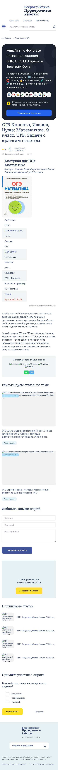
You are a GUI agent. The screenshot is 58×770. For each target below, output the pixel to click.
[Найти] (54, 28)
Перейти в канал (29, 591)
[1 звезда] (14, 364)
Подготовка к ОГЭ (10, 396)
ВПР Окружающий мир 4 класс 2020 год (35, 644)
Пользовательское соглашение (42, 764)
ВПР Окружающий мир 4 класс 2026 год (35, 617)
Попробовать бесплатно (29, 113)
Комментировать (17, 550)
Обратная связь (42, 20)
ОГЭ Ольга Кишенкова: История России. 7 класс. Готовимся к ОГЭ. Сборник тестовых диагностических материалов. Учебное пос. (27, 433)
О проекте (27, 20)
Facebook (15, 702)
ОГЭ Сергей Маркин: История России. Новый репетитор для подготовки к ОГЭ (25, 491)
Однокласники (18, 697)
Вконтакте (16, 693)
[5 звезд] (29, 366)
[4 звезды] (44, 364)
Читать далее (9, 443)
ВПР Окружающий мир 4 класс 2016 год (35, 657)
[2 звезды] (24, 364)
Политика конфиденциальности (14, 764)
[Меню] (4, 26)
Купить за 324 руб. (13, 299)
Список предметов (22, 746)
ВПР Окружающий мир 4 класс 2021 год (35, 630)
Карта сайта (14, 20)
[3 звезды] (34, 364)
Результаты (39, 712)
